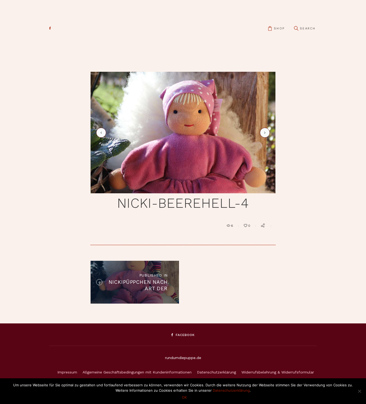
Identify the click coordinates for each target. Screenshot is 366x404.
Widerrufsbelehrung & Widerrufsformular (277, 372)
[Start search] (296, 28)
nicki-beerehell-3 (100, 132)
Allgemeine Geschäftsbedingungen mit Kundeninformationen (137, 372)
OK (184, 397)
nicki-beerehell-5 (264, 132)
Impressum (67, 372)
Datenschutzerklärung (216, 372)
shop (279, 28)
